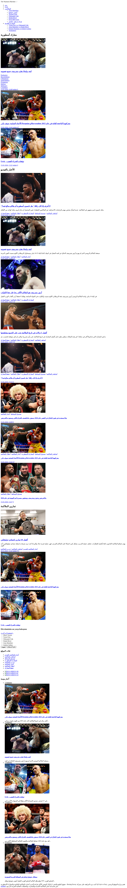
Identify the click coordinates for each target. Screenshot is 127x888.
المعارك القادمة (10, 23)
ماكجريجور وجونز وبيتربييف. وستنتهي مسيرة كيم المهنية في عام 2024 (23, 498)
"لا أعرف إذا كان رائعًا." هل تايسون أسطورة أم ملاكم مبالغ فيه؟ (25, 206)
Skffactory (4, 86)
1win (6, 7)
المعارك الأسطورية (28, 213)
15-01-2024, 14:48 (7, 89)
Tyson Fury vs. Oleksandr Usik (18, 25)
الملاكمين (8, 9)
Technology (12, 30)
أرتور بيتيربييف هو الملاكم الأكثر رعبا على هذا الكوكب (21, 292)
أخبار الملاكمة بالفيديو (31, 549)
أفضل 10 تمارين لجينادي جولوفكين (14, 540)
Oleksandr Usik (14, 16)
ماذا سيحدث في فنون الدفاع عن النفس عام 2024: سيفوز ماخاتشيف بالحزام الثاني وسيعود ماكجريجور (34, 418)
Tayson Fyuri (13, 14)
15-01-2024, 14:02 (7, 342)
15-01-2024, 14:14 (7, 302)
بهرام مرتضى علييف (15, 21)
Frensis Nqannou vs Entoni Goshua (20, 29)
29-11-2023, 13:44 (6, 551)
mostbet (3, 886)
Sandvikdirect (5, 80)
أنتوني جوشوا (13, 12)
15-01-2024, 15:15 (7, 215)
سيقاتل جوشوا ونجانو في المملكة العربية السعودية (21, 877)
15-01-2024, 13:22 (7, 165)
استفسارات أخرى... (7, 633)
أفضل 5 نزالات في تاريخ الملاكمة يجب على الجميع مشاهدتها (24, 333)
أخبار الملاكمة (26, 257)
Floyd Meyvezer (14, 19)
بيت (6, 5)
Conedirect (4, 87)
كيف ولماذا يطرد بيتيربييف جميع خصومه (16, 71)
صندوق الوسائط (40, 213)
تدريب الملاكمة (6, 549)
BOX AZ (15, 673)
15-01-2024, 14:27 (7, 502)
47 (18, 127)
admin (15, 89)
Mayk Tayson (7, 635)
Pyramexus (4, 82)
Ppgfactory (4, 75)
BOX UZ (15, 675)
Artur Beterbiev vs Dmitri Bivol (19, 27)
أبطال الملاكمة (15, 213)
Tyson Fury (7, 637)
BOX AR (15, 671)
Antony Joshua (8, 645)
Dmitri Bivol (13, 18)
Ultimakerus (4, 79)
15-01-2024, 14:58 (7, 422)
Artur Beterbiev (14, 10)
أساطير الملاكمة (52, 213)
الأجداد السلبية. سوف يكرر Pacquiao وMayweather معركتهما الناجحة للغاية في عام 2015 (35, 123)
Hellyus (3, 84)
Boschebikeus (5, 77)
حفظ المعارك (5, 213)
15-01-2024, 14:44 (7, 127)
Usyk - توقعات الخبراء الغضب (12, 161)
